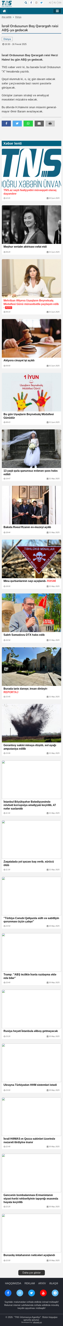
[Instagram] (36, 3)
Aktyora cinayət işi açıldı (19, 360)
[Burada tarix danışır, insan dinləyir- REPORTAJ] (31, 666)
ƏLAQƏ (53, 1283)
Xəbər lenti (12, 143)
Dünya (18, 17)
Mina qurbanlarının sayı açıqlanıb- (30, 581)
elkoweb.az (37, 1322)
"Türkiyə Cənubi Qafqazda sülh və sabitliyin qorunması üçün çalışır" (31, 920)
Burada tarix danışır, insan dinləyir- (26, 690)
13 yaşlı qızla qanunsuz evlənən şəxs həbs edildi (31, 472)
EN (59, 2)
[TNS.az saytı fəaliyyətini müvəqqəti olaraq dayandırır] (31, 168)
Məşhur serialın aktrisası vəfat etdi (25, 246)
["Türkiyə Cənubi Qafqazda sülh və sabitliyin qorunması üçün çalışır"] (31, 896)
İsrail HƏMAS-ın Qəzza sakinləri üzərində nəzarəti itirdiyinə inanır (29, 1140)
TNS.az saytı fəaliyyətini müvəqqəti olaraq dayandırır (30, 192)
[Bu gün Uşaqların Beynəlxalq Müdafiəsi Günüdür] (31, 392)
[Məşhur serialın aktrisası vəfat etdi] (31, 224)
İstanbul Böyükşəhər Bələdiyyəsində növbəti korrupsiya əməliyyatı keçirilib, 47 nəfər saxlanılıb (30, 805)
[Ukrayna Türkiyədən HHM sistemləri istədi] (31, 1063)
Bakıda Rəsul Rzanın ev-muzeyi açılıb (27, 527)
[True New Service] (7, 4)
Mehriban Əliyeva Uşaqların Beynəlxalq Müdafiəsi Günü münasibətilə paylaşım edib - (31, 304)
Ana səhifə (6, 17)
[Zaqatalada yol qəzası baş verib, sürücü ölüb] (31, 839)
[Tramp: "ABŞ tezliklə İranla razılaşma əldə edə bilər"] (31, 952)
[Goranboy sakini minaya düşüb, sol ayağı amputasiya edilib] (31, 723)
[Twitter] (41, 3)
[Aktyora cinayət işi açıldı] (31, 338)
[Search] (26, 3)
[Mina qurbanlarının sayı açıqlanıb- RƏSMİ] (31, 559)
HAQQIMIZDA (13, 1283)
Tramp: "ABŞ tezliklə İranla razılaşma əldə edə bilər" (30, 976)
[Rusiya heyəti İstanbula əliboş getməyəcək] (31, 1009)
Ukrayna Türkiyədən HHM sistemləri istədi (30, 1084)
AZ (50, 2)
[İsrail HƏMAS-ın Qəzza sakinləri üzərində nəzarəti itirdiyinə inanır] (31, 1116)
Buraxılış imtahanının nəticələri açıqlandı (29, 1255)
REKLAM (30, 1283)
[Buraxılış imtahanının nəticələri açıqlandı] (31, 1233)
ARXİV (42, 1283)
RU (55, 2)
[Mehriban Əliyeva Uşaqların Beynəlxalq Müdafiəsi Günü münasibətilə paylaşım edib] (31, 278)
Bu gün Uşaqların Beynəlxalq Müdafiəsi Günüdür (29, 416)
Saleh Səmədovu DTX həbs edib (24, 634)
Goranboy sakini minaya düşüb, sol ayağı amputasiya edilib (30, 747)
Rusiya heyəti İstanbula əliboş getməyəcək (31, 1031)
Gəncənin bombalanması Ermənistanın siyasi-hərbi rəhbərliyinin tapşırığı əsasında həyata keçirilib (31, 1199)
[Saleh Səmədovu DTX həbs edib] (31, 612)
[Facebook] (31, 3)
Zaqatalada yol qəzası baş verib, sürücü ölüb (29, 863)
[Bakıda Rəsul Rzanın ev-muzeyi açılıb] (31, 505)
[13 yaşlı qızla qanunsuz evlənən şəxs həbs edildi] (31, 448)
